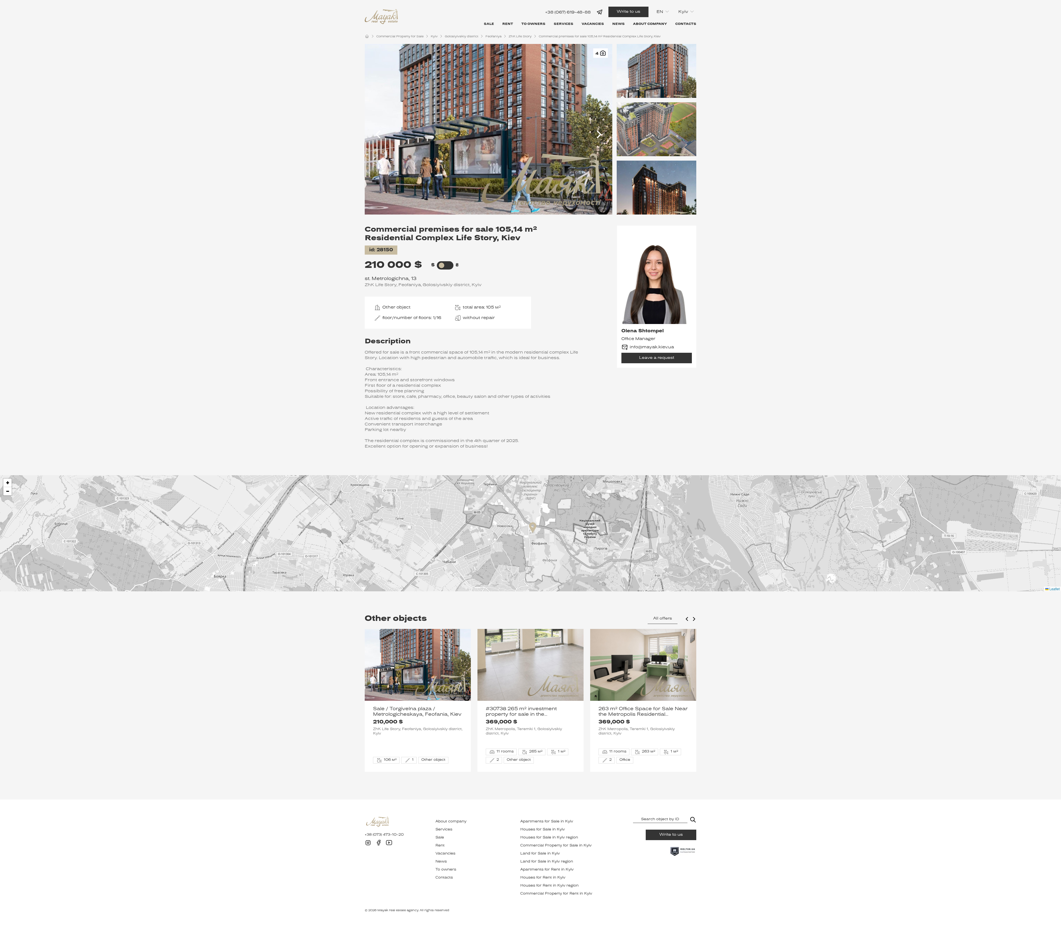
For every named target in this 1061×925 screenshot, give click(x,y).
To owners (533, 24)
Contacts (685, 24)
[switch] (441, 265)
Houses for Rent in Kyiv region (549, 885)
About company (650, 24)
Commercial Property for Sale (400, 36)
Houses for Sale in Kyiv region (549, 837)
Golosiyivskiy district (461, 36)
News (618, 24)
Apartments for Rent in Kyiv (547, 869)
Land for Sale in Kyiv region (546, 861)
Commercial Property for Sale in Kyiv (556, 845)
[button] (532, 527)
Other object (396, 307)
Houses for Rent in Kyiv (542, 877)
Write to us (628, 12)
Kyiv (434, 36)
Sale (489, 24)
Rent (507, 24)
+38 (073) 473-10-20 (384, 835)
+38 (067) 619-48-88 (568, 12)
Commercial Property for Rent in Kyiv (556, 893)
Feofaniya (493, 36)
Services (563, 24)
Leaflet (1054, 588)
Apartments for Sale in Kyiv (546, 821)
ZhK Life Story (520, 36)
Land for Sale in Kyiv (540, 853)
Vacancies (593, 24)
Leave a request (656, 358)
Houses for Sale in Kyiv (542, 829)
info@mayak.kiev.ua (652, 347)
